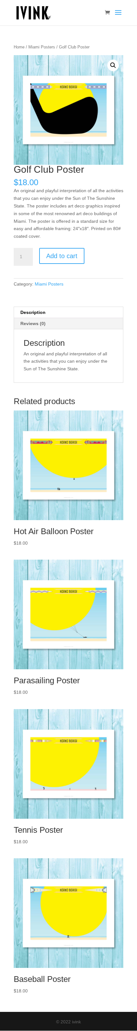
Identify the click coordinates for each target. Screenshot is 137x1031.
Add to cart (61, 255)
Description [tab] (33, 312)
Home (19, 47)
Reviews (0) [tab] (33, 323)
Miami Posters (41, 47)
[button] (113, 65)
